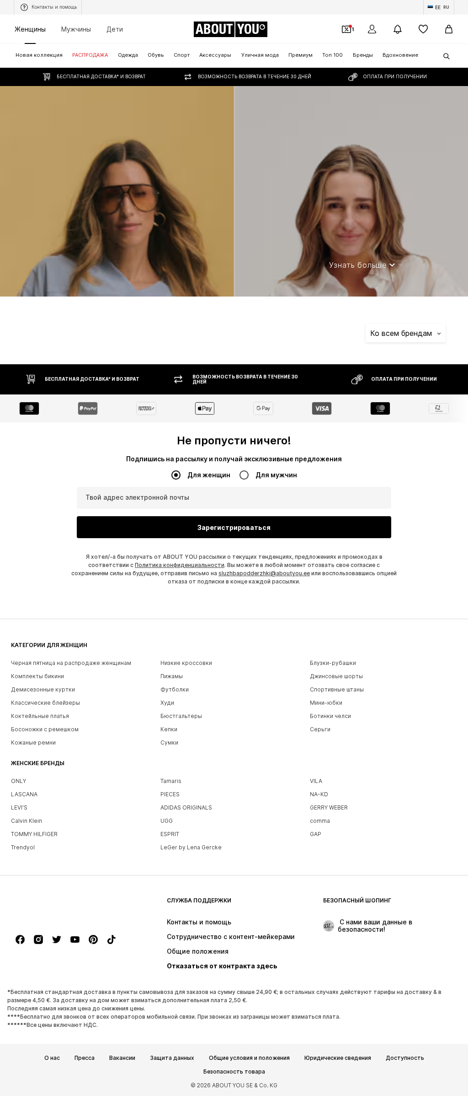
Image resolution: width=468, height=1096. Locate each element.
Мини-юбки (326, 702)
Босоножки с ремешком (45, 729)
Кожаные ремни (33, 742)
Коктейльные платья (40, 716)
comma (320, 820)
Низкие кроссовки (186, 662)
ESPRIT (169, 834)
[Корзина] (448, 29)
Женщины (30, 29)
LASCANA (24, 794)
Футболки (174, 689)
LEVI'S (19, 807)
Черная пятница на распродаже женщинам (71, 662)
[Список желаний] (423, 29)
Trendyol (23, 847)
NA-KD (319, 794)
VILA (316, 780)
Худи (167, 702)
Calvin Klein (26, 820)
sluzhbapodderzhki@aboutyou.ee (264, 573)
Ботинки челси (330, 716)
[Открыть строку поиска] (443, 56)
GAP (315, 834)
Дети (114, 29)
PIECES (170, 794)
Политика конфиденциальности (179, 564)
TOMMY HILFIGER (34, 834)
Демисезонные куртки (43, 689)
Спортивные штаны (337, 689)
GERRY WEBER (329, 807)
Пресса (84, 1058)
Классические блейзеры (45, 702)
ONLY (18, 780)
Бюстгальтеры (181, 716)
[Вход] (372, 29)
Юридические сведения (337, 1058)
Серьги (320, 729)
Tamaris (170, 780)
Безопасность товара (234, 1072)
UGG (166, 820)
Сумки (169, 742)
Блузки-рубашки (333, 662)
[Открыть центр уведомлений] (397, 29)
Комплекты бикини (37, 676)
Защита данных (172, 1058)
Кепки (168, 729)
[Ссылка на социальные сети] (20, 939)
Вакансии (122, 1058)
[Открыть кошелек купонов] (346, 29)
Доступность (405, 1058)
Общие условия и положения (249, 1058)
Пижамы (171, 676)
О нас (52, 1058)
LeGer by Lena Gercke (191, 847)
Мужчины (76, 29)
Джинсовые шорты (336, 676)
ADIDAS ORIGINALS (186, 807)
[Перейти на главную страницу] (61, 905)
